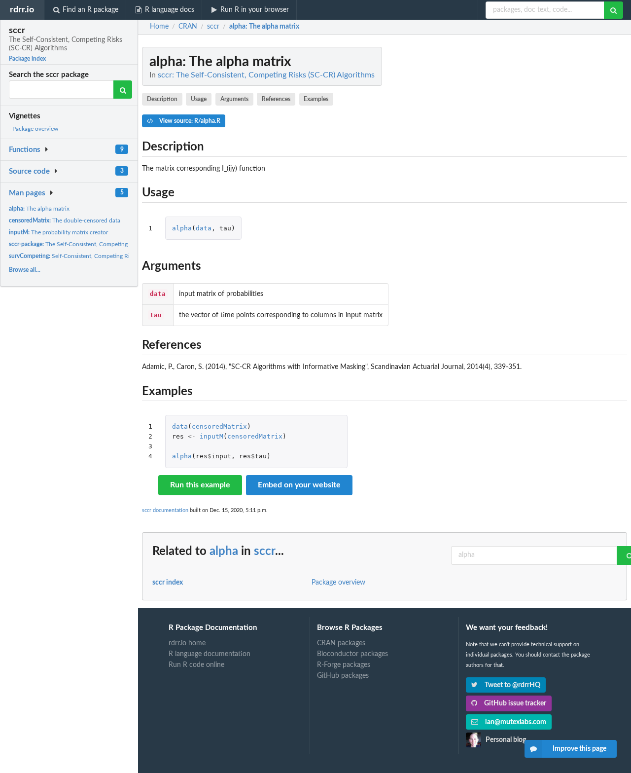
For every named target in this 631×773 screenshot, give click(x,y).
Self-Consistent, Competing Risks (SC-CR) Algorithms (99, 256)
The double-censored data (64, 220)
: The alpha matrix (264, 26)
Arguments (234, 99)
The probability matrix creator (58, 232)
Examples (316, 99)
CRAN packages (341, 643)
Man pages (27, 193)
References (276, 99)
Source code (29, 171)
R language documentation (209, 654)
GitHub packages (343, 675)
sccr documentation (165, 510)
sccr (264, 551)
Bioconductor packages (352, 654)
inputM (211, 436)
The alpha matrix (39, 209)
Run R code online (196, 665)
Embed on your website (299, 485)
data (203, 228)
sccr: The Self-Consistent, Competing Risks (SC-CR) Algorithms (266, 75)
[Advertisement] (553, 195)
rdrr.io (22, 9)
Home (159, 26)
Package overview (35, 129)
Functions (24, 149)
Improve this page (579, 748)
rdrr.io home (187, 643)
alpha (182, 228)
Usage (199, 99)
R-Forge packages (343, 665)
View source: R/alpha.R (189, 121)
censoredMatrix (219, 426)
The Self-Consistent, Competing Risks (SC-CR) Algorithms (101, 244)
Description (162, 99)
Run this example (200, 485)
